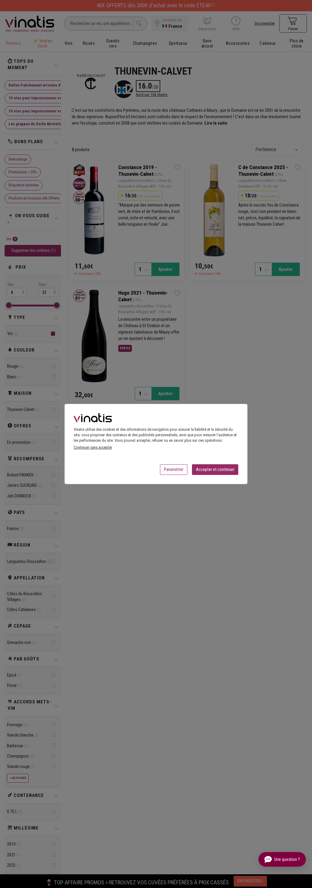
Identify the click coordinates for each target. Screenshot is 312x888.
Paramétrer (173, 469)
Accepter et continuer (215, 469)
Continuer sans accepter (93, 447)
